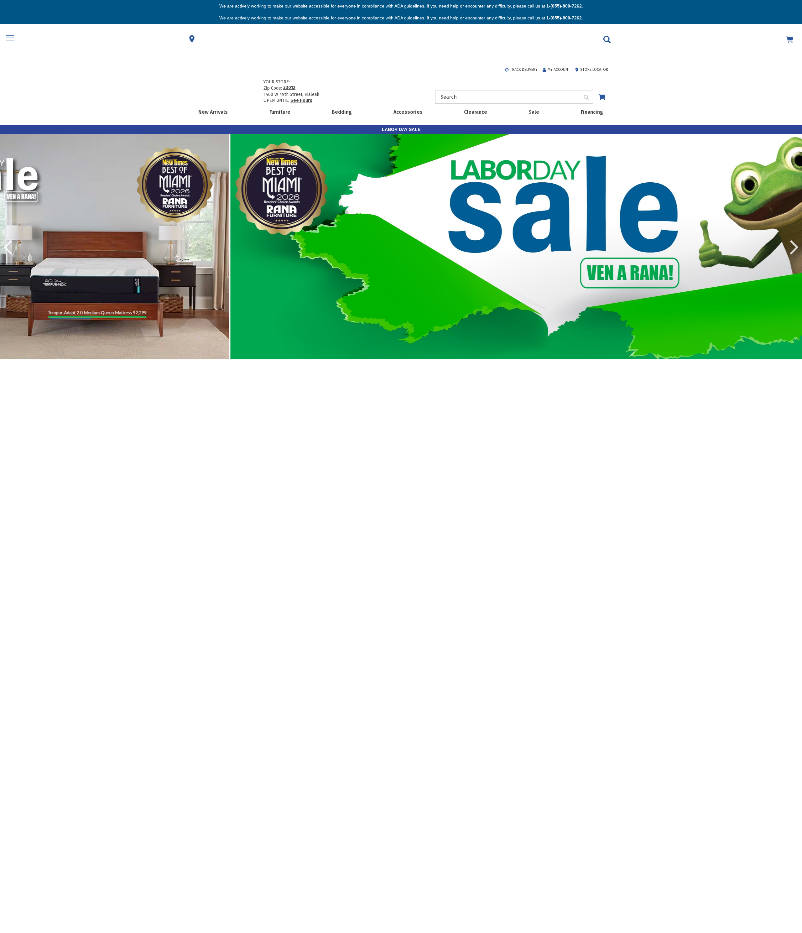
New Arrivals (213, 112)
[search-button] (586, 97)
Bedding (342, 112)
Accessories (408, 112)
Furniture (279, 112)
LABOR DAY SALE (401, 129)
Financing (592, 112)
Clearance (475, 112)
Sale (534, 112)
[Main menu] (11, 39)
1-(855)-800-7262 (564, 5)
